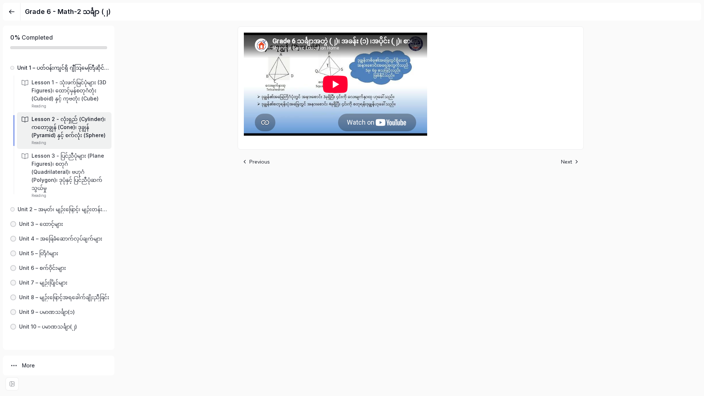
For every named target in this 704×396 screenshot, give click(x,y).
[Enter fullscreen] (12, 384)
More (28, 365)
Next (566, 161)
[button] (58, 68)
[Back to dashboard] (12, 12)
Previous (259, 161)
